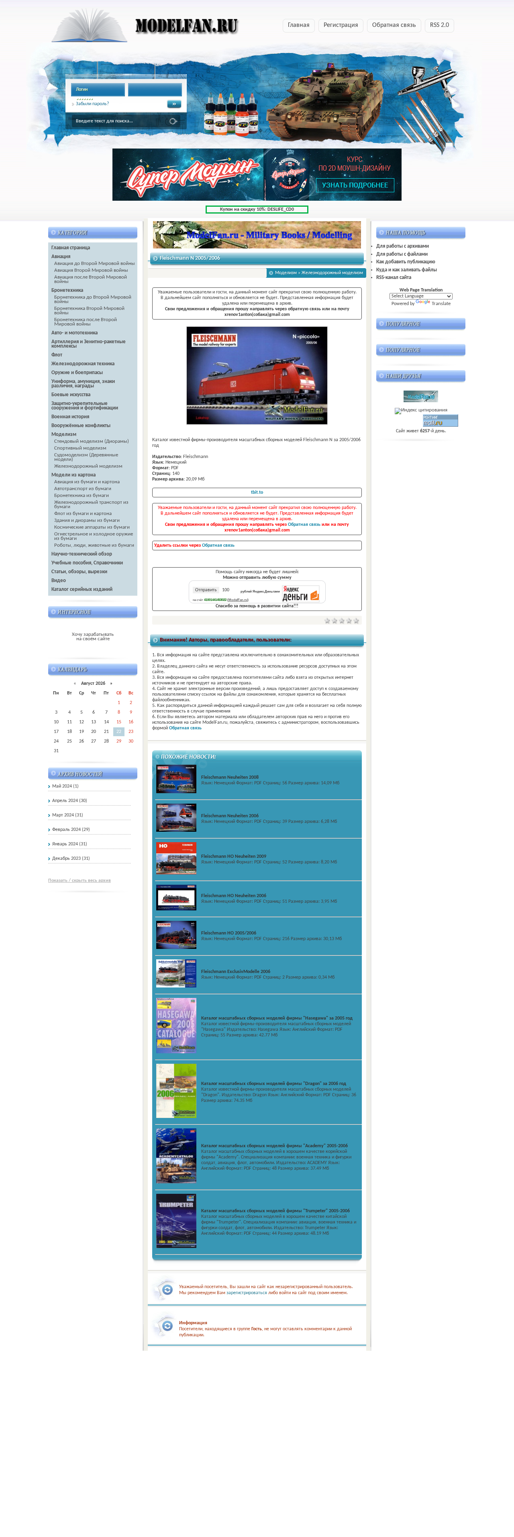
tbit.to (257, 492)
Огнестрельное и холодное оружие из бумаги (93, 536)
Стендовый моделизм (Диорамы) (91, 441)
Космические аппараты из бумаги (92, 527)
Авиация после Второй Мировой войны (90, 279)
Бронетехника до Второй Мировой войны (92, 299)
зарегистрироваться (246, 1293)
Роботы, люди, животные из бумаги (94, 545)
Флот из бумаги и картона (83, 513)
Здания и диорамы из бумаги (87, 520)
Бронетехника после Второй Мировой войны (85, 322)
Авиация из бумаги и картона (87, 482)
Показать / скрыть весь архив (79, 880)
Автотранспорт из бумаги (82, 488)
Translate (441, 303)
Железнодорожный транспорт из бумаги (91, 504)
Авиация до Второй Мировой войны (94, 263)
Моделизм (286, 273)
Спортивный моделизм (80, 448)
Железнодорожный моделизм (88, 466)
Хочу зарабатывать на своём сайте (93, 636)
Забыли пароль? (92, 104)
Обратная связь (394, 25)
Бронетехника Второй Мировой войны (89, 311)
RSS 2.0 (439, 25)
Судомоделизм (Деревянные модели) (86, 457)
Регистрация (341, 25)
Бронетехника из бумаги (81, 495)
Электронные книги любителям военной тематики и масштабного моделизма (130, 28)
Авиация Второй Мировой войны (91, 270)
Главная (299, 25)
